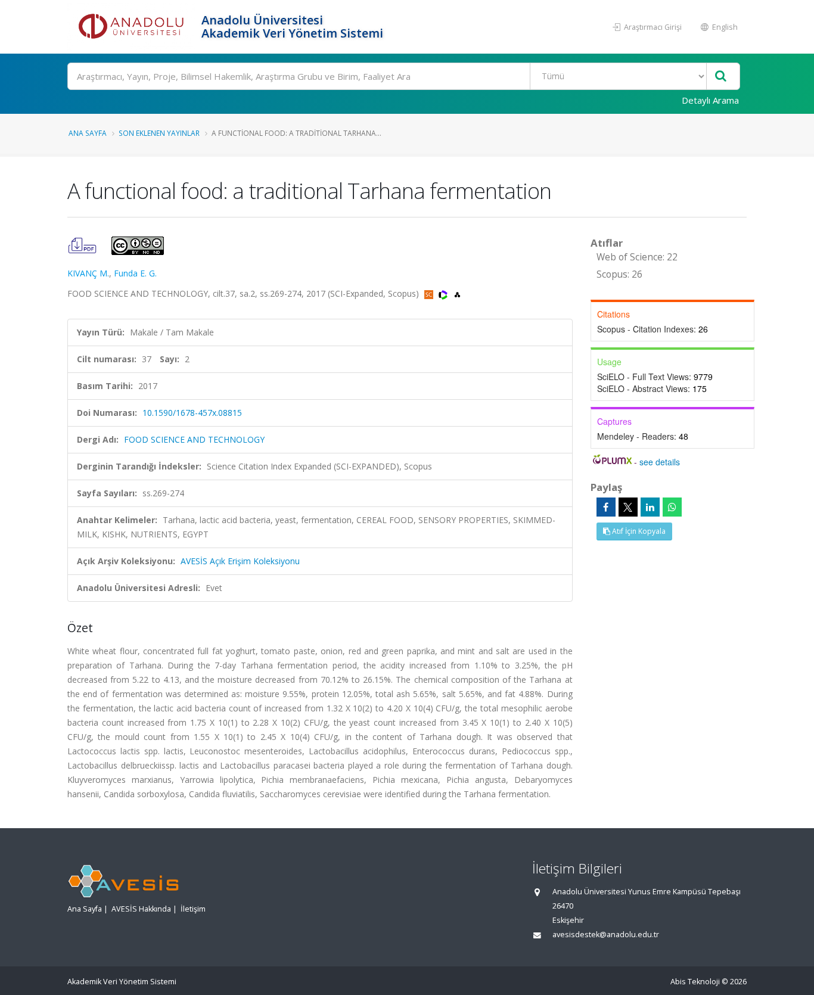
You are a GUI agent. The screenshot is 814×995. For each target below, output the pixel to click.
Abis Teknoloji (695, 982)
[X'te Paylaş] (628, 507)
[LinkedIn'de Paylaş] (650, 507)
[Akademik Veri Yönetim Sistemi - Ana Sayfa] (132, 27)
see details (659, 462)
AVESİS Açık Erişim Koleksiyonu (240, 561)
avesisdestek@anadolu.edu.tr (605, 934)
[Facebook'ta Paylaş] (606, 507)
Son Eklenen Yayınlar (159, 133)
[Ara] (720, 76)
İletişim (193, 909)
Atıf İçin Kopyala (638, 531)
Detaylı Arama (710, 100)
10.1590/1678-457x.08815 (192, 412)
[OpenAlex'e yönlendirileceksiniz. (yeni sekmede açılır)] (457, 293)
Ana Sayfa (88, 133)
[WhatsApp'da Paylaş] (672, 507)
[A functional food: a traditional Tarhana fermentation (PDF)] (83, 244)
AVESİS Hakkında (141, 909)
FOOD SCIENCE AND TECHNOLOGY (194, 439)
